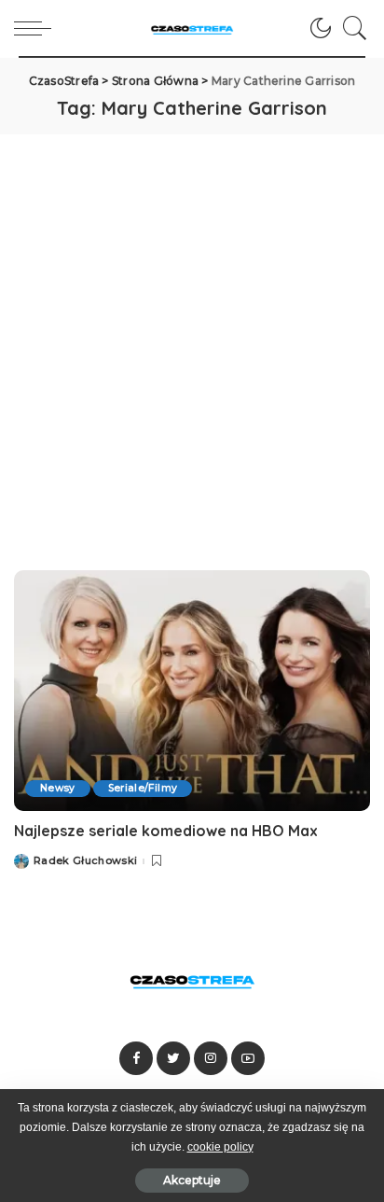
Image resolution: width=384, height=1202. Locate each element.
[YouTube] (248, 1058)
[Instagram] (210, 1058)
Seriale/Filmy (142, 788)
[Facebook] (136, 1058)
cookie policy (220, 1146)
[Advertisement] (192, 336)
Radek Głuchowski (86, 861)
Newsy (57, 788)
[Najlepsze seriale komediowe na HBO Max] (192, 690)
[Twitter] (173, 1058)
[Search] (350, 28)
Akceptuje (192, 1180)
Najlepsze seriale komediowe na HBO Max (166, 830)
